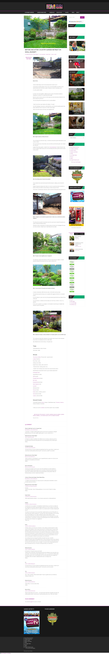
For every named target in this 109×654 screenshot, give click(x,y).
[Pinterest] (82, 1)
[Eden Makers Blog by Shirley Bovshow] (54, 6)
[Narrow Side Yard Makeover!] (72, 238)
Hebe (34, 376)
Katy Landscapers (28, 465)
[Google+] (42, 418)
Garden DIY (51, 12)
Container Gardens (29, 12)
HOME (71, 153)
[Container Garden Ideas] (72, 250)
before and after (38, 414)
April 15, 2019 (76, 85)
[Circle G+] (84, 1)
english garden (57, 414)
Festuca (42, 402)
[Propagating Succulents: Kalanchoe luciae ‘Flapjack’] (72, 243)
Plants (67, 12)
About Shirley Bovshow (74, 147)
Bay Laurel (35, 380)
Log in (71, 299)
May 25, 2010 (77, 250)
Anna (26, 524)
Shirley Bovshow (28, 547)
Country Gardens (49, 414)
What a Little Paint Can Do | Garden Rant (33, 428)
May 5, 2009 (77, 238)
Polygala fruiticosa (36, 378)
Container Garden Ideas (79, 249)
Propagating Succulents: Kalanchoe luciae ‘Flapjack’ (79, 244)
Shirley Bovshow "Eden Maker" (32, 54)
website (42, 407)
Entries (72, 301)
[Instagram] (75, 1)
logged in (31, 601)
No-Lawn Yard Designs (76, 162)
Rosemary (58, 402)
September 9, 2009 (78, 246)
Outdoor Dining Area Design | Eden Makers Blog (34, 477)
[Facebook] (70, 1)
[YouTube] (79, 1)
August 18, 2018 (77, 99)
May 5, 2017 (77, 113)
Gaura (34, 393)
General (38, 415)
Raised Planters (55, 415)
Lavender (34, 386)
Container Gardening (74, 148)
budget (43, 414)
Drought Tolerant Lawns (74, 159)
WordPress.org (73, 304)
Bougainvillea (35, 382)
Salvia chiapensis (36, 384)
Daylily (34, 391)
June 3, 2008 (53, 54)
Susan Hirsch (27, 495)
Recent (76, 233)
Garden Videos (73, 150)
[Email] (48, 418)
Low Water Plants (44, 415)
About (78, 12)
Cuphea (34, 395)
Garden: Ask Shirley (28, 641)
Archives (81, 233)
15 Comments (42, 54)
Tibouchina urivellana (37, 357)
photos (50, 415)
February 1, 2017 (76, 127)
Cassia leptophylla (53, 147)
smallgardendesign (29, 446)
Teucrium (34, 389)
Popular (71, 233)
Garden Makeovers (41, 12)
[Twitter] (73, 1)
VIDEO (73, 12)
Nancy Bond (27, 589)
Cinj (26, 571)
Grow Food (59, 12)
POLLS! (71, 156)
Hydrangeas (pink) (36, 372)
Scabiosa (61, 402)
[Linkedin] (77, 1)
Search (82, 17)
